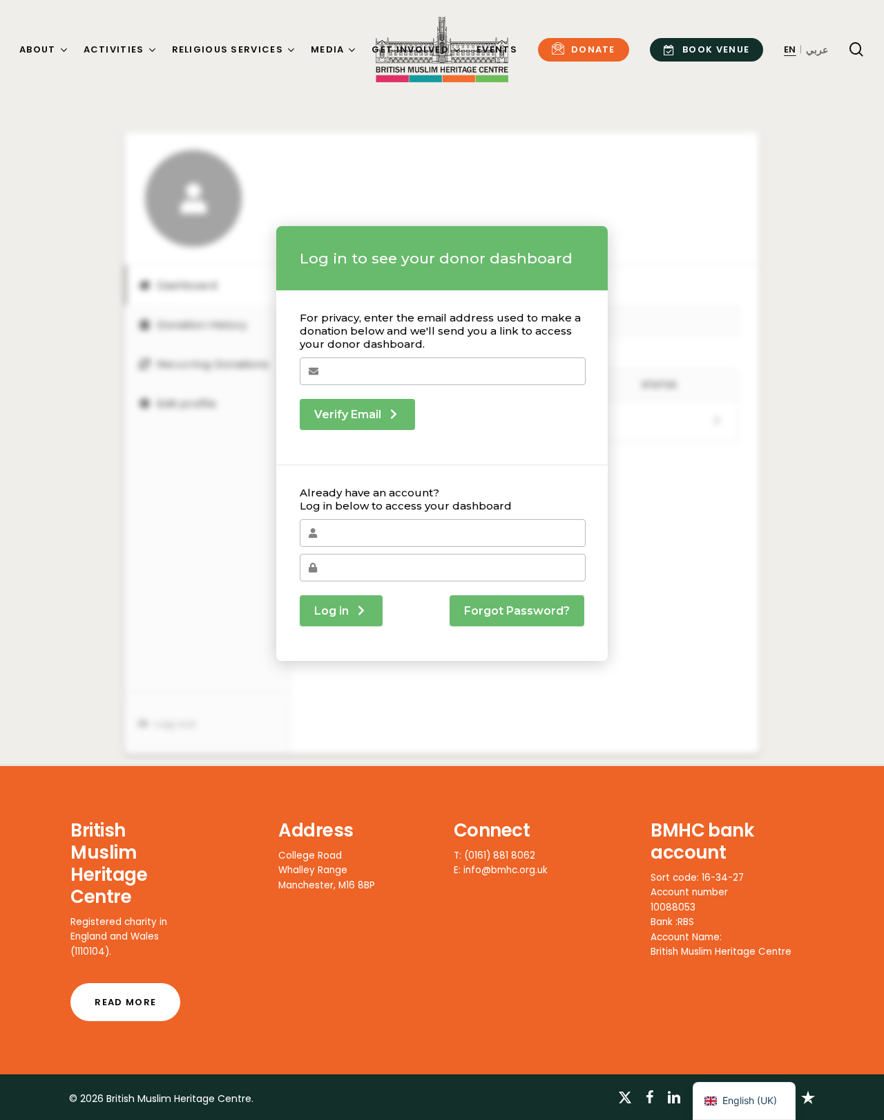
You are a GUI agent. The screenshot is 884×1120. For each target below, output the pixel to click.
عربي (817, 50)
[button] (125, 1002)
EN (790, 49)
